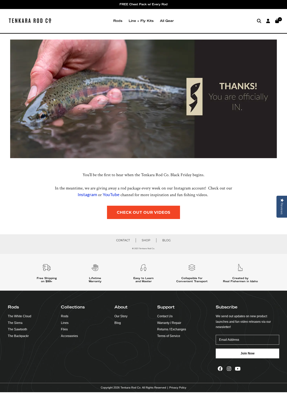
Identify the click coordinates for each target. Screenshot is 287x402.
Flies (64, 329)
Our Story (120, 316)
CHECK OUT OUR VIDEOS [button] (143, 212)
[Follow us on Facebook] (220, 368)
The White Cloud (19, 316)
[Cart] (277, 21)
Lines (65, 322)
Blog (117, 322)
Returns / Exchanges (171, 329)
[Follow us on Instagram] (229, 368)
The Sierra (15, 322)
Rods (117, 21)
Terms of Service (168, 336)
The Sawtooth (17, 329)
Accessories (69, 336)
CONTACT (123, 240)
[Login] (268, 21)
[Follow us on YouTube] (237, 368)
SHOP (146, 240)
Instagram (87, 194)
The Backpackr (18, 336)
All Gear (167, 21)
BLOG (166, 240)
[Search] (259, 21)
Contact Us (165, 316)
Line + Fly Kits (141, 21)
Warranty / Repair (169, 322)
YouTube (111, 194)
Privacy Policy (177, 387)
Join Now (247, 353)
